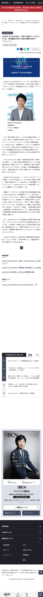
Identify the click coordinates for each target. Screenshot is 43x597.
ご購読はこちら (21, 507)
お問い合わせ (27, 550)
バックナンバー (28, 513)
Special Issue (19, 20)
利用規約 (26, 555)
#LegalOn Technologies (10, 45)
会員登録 (6, 545)
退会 (24, 560)
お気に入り (36, 49)
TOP (24, 545)
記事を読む (5, 3)
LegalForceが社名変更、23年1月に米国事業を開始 (18, 272)
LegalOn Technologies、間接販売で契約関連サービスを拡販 (21, 268)
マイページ (7, 555)
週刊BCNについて (10, 513)
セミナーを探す (31, 3)
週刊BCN (10, 20)
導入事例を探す (18, 3)
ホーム (4, 20)
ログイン (6, 550)
